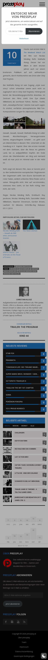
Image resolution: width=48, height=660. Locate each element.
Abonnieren (34, 31)
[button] (44, 656)
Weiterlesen (24, 38)
